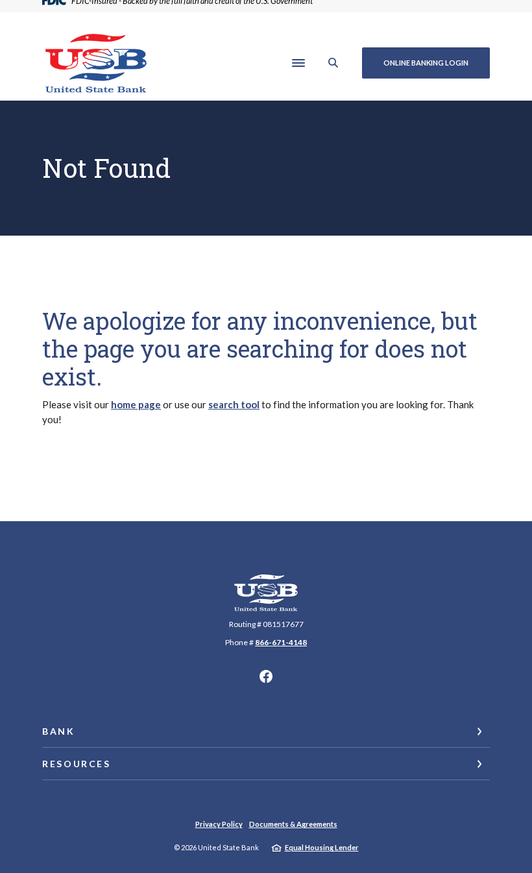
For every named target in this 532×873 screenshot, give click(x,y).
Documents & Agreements (293, 824)
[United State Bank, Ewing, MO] (96, 63)
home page (136, 404)
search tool (234, 404)
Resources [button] (76, 763)
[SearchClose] (333, 62)
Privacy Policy (219, 824)
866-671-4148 (281, 642)
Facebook (266, 676)
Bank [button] (58, 731)
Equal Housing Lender (322, 847)
